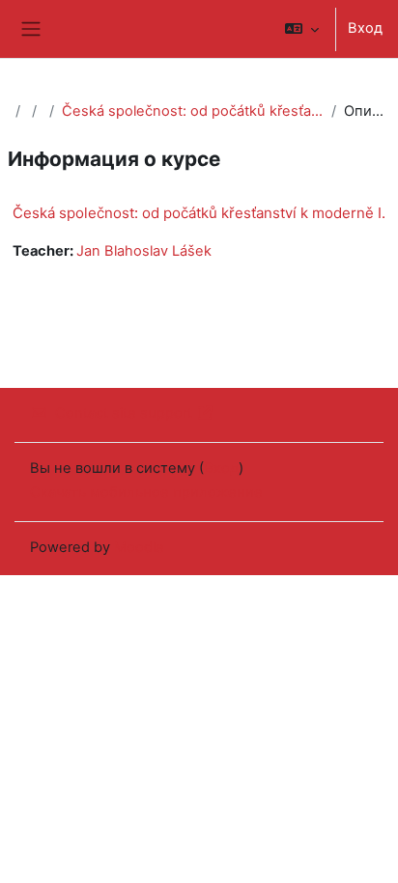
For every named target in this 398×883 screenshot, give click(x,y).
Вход (365, 28)
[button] (301, 29)
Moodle (139, 547)
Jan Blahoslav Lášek (144, 251)
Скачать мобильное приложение (146, 492)
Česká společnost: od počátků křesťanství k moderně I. (193, 111)
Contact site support (123, 413)
